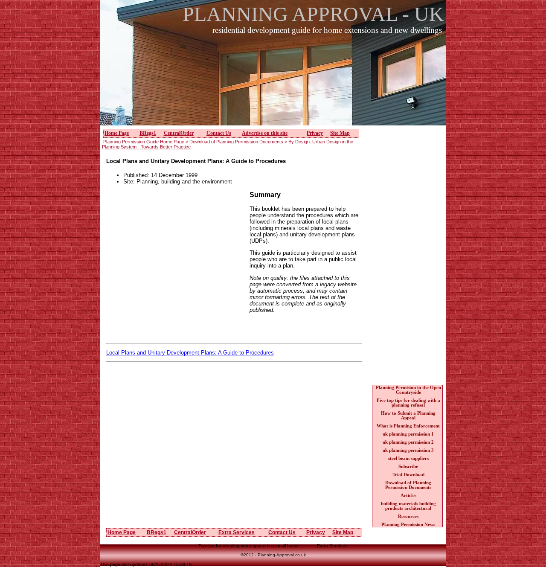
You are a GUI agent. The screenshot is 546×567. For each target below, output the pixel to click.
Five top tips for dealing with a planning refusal (408, 402)
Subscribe (408, 466)
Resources (408, 516)
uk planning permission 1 (408, 434)
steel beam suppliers (408, 458)
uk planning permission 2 (408, 442)
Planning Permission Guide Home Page (143, 141)
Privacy (315, 133)
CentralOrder (179, 133)
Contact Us (218, 133)
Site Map (340, 133)
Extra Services (236, 532)
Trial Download (408, 474)
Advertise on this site (265, 133)
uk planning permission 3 (408, 450)
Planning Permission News (408, 524)
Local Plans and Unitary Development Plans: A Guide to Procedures (190, 352)
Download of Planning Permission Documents (236, 141)
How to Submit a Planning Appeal (408, 415)
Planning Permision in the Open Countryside (408, 390)
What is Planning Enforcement (408, 426)
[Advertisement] (275, 85)
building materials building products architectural (408, 506)
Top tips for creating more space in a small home (248, 545)
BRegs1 (147, 133)
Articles (408, 495)
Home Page (117, 133)
